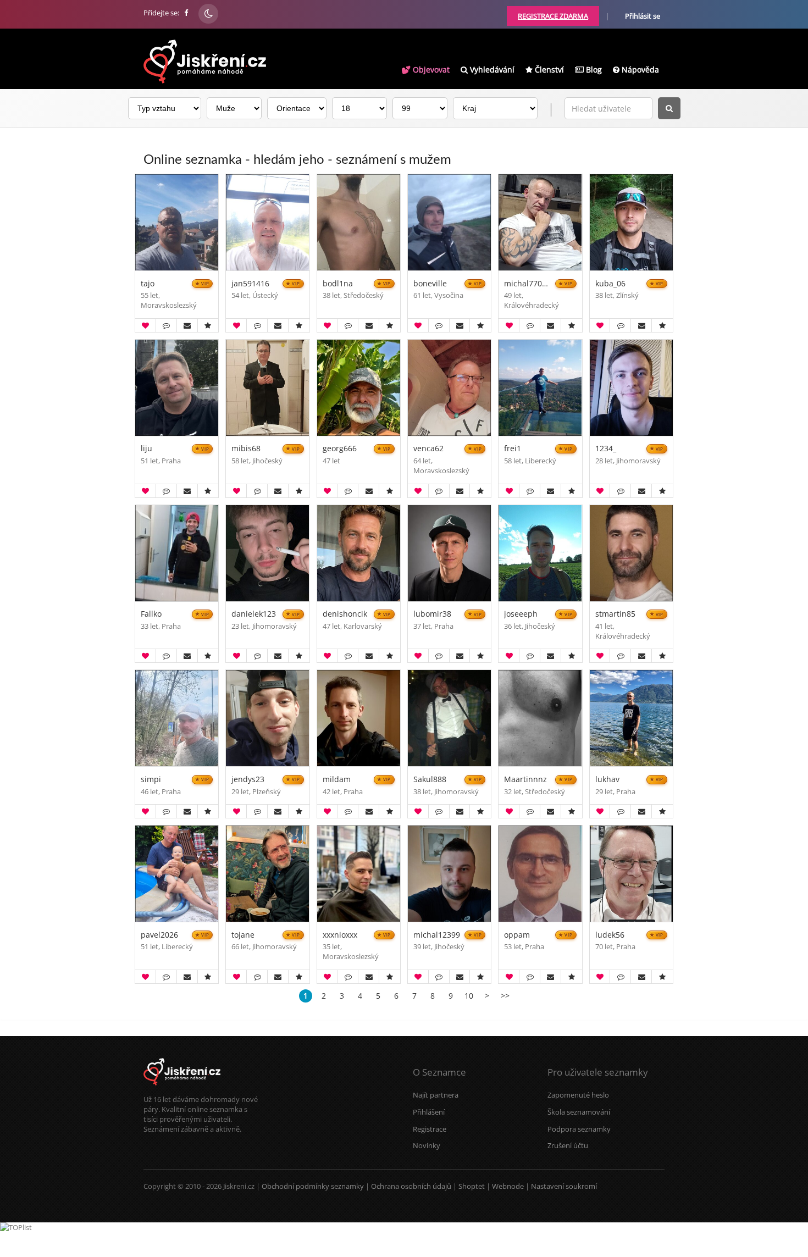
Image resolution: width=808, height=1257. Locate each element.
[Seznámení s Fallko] (176, 553)
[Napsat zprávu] (187, 325)
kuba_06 (610, 284)
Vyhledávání (491, 69)
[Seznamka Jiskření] (181, 1089)
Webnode (508, 1186)
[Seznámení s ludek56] (631, 874)
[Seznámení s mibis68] (267, 388)
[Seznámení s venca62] (449, 388)
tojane (242, 935)
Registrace (429, 1129)
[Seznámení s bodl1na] (358, 222)
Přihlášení (429, 1112)
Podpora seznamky (579, 1129)
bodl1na (338, 284)
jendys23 (247, 779)
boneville (430, 284)
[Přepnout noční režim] (208, 14)
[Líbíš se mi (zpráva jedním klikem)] (145, 325)
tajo (147, 284)
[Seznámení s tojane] (267, 874)
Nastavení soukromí (564, 1186)
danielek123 (253, 614)
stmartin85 (615, 614)
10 (468, 995)
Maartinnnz (525, 779)
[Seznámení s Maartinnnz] (540, 718)
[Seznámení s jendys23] (267, 718)
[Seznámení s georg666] (358, 388)
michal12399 (436, 935)
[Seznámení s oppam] (540, 874)
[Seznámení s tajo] (176, 222)
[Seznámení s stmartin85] (631, 553)
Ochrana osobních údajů (411, 1186)
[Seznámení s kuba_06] (631, 222)
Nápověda (639, 69)
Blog (593, 69)
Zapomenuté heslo (578, 1095)
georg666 (340, 448)
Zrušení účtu (567, 1145)
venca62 (428, 448)
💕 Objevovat (425, 69)
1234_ (605, 448)
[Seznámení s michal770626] (540, 222)
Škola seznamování (578, 1112)
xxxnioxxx (340, 935)
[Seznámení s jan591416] (267, 222)
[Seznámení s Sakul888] (449, 718)
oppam (517, 935)
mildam (337, 779)
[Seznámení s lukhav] (631, 718)
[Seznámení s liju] (176, 388)
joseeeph (521, 614)
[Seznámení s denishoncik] (358, 553)
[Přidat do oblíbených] (207, 325)
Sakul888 (429, 779)
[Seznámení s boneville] (449, 222)
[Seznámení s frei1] (540, 388)
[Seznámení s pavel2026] (176, 874)
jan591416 (250, 284)
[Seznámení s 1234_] (631, 388)
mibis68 (246, 448)
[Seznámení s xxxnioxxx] (358, 874)
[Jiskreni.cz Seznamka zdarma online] (187, 13)
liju (146, 448)
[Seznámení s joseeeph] (540, 553)
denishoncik (345, 614)
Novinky (426, 1145)
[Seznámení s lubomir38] (449, 553)
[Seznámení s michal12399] (449, 874)
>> (505, 995)
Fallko (151, 614)
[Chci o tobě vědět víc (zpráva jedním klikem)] (166, 325)
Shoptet (471, 1186)
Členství (548, 69)
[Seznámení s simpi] (176, 718)
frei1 (512, 448)
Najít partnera (435, 1095)
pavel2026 (159, 935)
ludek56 (609, 935)
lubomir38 (432, 614)
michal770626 (527, 284)
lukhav (607, 779)
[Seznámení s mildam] (358, 718)
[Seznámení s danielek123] (267, 553)
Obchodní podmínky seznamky (313, 1186)
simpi (151, 779)
